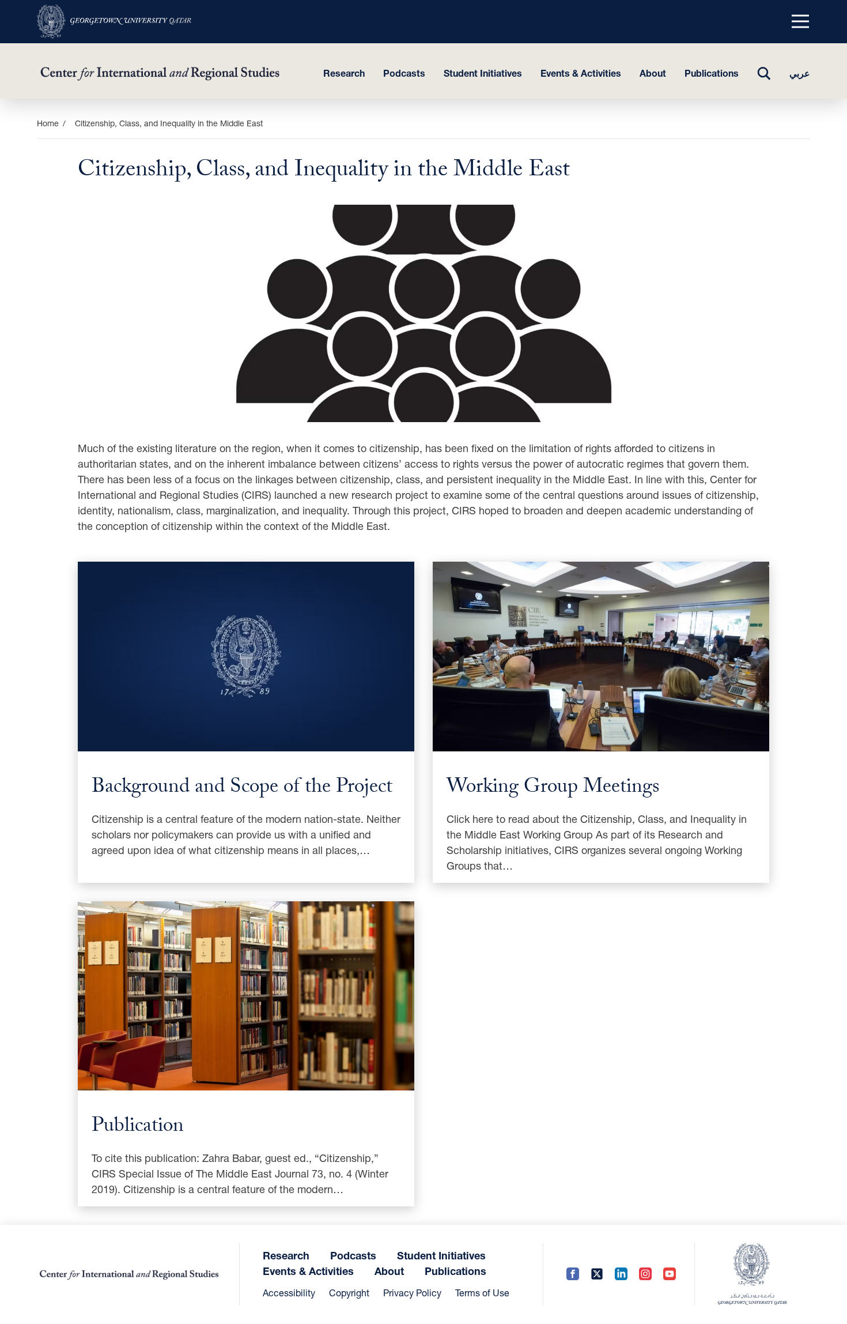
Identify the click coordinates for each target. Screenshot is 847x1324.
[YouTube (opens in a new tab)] (669, 1274)
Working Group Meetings (553, 789)
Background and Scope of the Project (242, 789)
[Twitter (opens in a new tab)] (597, 1274)
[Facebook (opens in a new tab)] (572, 1274)
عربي (799, 72)
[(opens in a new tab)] (114, 22)
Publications (712, 72)
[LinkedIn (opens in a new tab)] (621, 1274)
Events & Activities (580, 72)
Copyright (349, 1292)
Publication (138, 1128)
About (653, 72)
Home (48, 123)
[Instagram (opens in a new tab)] (645, 1274)
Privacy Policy (412, 1292)
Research (344, 72)
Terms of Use (482, 1292)
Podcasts (404, 72)
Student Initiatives (483, 72)
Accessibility (289, 1292)
